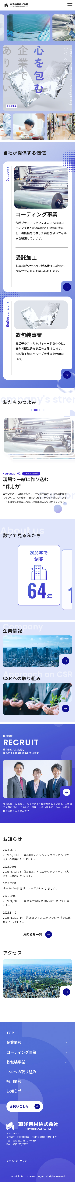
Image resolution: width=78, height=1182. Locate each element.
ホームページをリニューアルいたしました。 (30, 889)
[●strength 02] (36, 407)
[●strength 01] (31, 407)
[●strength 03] (40, 407)
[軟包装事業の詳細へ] (67, 372)
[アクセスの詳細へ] (66, 992)
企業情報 (14, 1042)
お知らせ (14, 1090)
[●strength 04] (44, 407)
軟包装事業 (15, 1062)
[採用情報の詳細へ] (66, 793)
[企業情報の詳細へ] (65, 661)
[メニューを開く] (70, 5)
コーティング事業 (21, 1052)
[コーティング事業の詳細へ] (67, 284)
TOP (10, 1032)
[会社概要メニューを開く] (66, 1042)
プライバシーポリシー (17, 1160)
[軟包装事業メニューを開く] (66, 1062)
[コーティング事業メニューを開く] (66, 1052)
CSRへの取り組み (21, 1071)
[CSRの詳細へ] (65, 709)
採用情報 (14, 1081)
